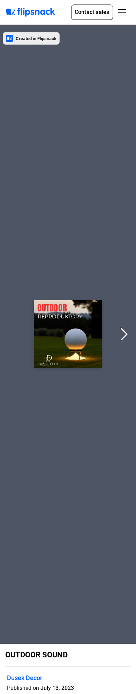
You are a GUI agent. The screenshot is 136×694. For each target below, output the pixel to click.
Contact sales (92, 12)
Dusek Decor (24, 677)
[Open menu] (122, 12)
